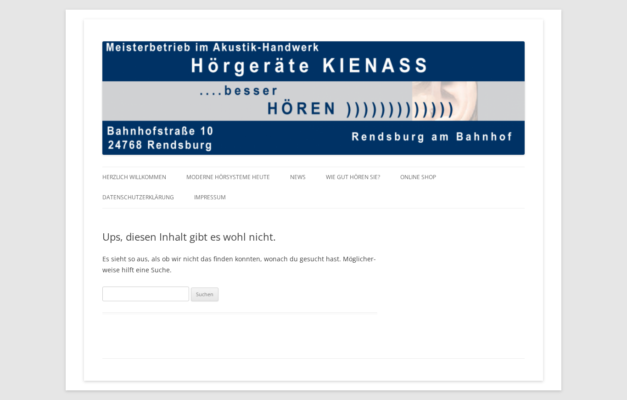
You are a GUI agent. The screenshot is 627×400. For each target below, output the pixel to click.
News (298, 177)
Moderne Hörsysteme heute (228, 177)
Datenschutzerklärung (138, 197)
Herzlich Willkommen (134, 177)
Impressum (210, 197)
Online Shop (418, 177)
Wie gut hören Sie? (353, 177)
